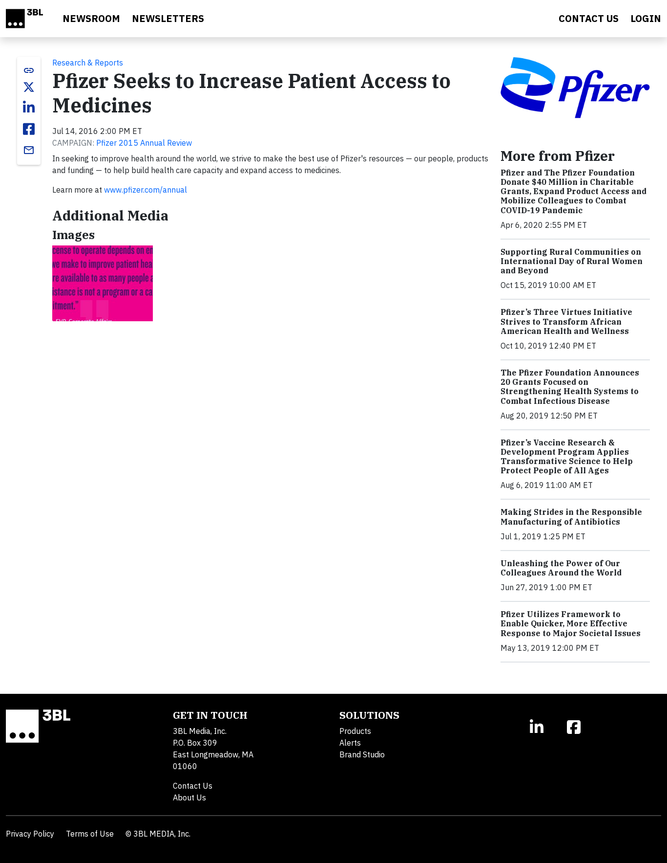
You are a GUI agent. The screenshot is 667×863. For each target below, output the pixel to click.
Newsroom (91, 18)
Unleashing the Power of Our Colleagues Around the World (561, 567)
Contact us (589, 18)
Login (645, 18)
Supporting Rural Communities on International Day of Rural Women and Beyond (571, 261)
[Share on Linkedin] (29, 107)
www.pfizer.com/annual (145, 190)
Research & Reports (87, 62)
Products (355, 731)
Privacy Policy (30, 834)
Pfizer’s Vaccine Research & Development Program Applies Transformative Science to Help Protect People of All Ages (566, 457)
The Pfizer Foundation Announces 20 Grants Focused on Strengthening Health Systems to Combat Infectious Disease (569, 387)
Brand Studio (362, 754)
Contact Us (192, 786)
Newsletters (168, 18)
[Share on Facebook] (29, 129)
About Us (189, 797)
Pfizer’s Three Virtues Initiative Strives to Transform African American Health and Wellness (566, 321)
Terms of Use (90, 834)
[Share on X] (29, 87)
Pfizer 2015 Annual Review (144, 143)
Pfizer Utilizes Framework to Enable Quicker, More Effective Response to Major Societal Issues (570, 623)
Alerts (350, 743)
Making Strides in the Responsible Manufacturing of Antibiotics (571, 516)
